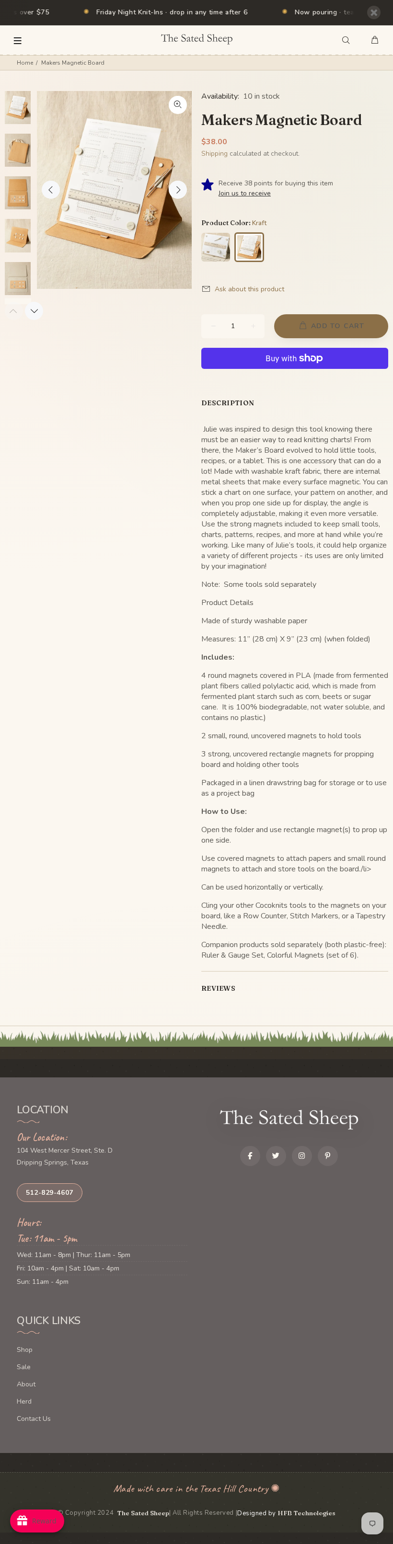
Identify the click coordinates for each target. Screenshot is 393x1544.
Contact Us (34, 1418)
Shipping (214, 153)
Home (25, 63)
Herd (24, 1401)
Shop (25, 1349)
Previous (51, 190)
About (26, 1384)
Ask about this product (249, 289)
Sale (24, 1367)
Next (178, 190)
